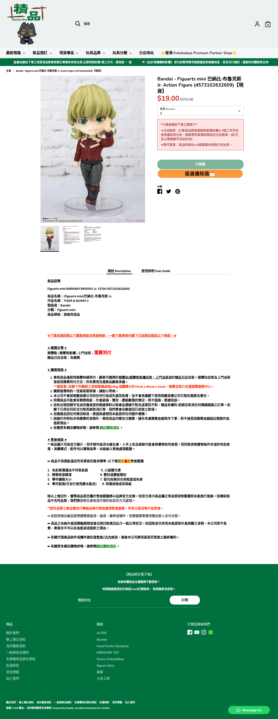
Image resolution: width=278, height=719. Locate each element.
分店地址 (146, 52)
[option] (92, 151)
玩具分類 (120, 52)
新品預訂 (40, 52)
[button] (200, 173)
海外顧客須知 (16, 646)
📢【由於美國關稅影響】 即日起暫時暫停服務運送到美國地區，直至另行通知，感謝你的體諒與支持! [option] (205, 62)
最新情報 (14, 52)
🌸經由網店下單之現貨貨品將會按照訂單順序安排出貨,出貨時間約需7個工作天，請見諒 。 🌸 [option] (72, 62)
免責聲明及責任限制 (20, 659)
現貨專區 (67, 52)
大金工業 (103, 678)
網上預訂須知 (16, 639)
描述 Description (119, 271)
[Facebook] (189, 632)
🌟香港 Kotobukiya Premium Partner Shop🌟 (198, 52)
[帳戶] (257, 24)
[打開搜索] (78, 24)
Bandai (102, 639)
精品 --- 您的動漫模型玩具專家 (35, 707)
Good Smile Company (113, 646)
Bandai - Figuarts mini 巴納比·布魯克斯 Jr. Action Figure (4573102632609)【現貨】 (59, 70)
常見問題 (12, 672)
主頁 (8, 70)
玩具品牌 (94, 52)
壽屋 (100, 672)
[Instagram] (203, 632)
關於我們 (12, 633)
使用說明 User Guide (155, 271)
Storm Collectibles (110, 659)
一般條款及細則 (17, 652)
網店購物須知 (109, 428)
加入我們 (12, 678)
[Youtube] (196, 632)
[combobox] (200, 111)
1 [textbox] (161, 113)
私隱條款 (12, 665)
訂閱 (185, 600)
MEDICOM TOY (108, 652)
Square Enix (105, 665)
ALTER (102, 633)
